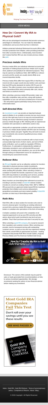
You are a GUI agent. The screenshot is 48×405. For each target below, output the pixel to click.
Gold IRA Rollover (21, 388)
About (32, 390)
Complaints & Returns (21, 390)
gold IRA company (21, 223)
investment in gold (11, 113)
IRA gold (8, 164)
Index (5, 388)
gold (6, 57)
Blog (37, 390)
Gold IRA (27, 183)
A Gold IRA (41, 191)
